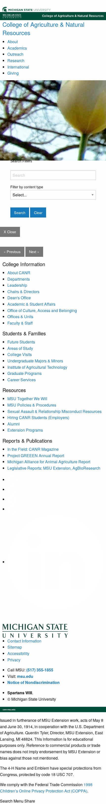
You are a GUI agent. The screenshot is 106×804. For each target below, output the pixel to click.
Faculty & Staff (20, 323)
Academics (17, 48)
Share (29, 801)
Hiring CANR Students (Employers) (38, 417)
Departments (18, 279)
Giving (13, 73)
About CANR (18, 272)
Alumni (13, 424)
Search (6, 801)
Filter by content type (26, 186)
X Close (10, 231)
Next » (34, 251)
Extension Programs (25, 430)
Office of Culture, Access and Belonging (42, 310)
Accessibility (18, 653)
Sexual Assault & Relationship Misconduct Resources (54, 411)
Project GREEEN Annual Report (35, 455)
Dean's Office (19, 297)
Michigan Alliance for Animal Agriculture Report (48, 461)
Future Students (21, 342)
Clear (38, 212)
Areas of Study (20, 348)
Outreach (15, 54)
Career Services (21, 379)
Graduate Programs (24, 373)
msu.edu (25, 676)
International (18, 67)
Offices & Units (20, 316)
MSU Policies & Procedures (31, 405)
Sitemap (14, 647)
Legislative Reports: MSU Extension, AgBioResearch (53, 468)
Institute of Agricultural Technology (37, 367)
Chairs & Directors (23, 291)
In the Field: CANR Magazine (33, 449)
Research (15, 60)
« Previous (12, 251)
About (12, 41)
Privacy (13, 660)
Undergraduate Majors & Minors (35, 361)
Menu (18, 801)
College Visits (19, 354)
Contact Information (24, 641)
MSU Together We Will (27, 398)
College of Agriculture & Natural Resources (43, 28)
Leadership (17, 285)
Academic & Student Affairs (31, 304)
